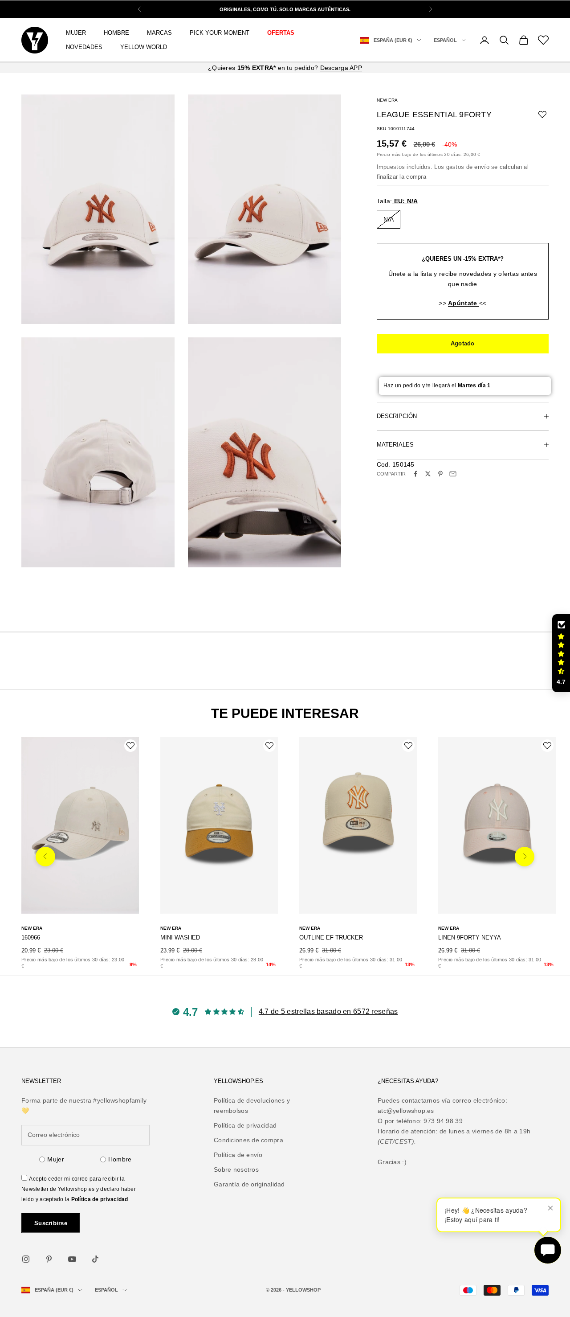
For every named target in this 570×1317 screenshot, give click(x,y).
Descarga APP (341, 67)
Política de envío (238, 1154)
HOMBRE (116, 32)
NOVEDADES (84, 47)
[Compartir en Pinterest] (440, 473)
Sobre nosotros (236, 1169)
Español (445, 40)
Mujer (55, 1159)
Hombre (120, 1159)
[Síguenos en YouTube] (72, 1259)
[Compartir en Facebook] (415, 473)
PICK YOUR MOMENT (219, 32)
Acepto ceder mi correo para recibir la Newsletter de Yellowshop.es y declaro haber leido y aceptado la (78, 1189)
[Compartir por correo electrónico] (452, 473)
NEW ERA (387, 100)
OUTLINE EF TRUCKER (331, 937)
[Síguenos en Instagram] (25, 1259)
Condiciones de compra (248, 1140)
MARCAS (159, 32)
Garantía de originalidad (249, 1184)
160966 (30, 937)
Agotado (463, 343)
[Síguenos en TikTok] (95, 1259)
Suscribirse (50, 1223)
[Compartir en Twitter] (428, 473)
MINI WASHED (180, 937)
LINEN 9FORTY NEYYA (469, 937)
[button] (561, 653)
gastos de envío (467, 167)
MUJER (76, 32)
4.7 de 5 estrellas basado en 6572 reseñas (328, 1011)
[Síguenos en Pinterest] (49, 1259)
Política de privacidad (99, 1199)
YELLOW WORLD (143, 47)
